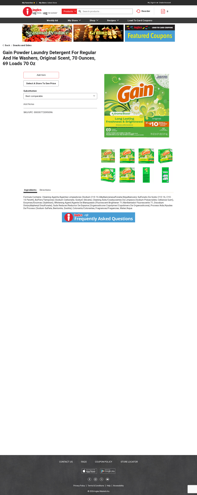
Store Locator (129, 461)
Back (7, 45)
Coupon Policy (103, 461)
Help (109, 486)
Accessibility (118, 486)
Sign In (153, 3)
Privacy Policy (79, 486)
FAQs (84, 461)
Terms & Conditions (96, 486)
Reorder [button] (146, 11)
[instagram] (95, 480)
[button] (108, 156)
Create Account (165, 3)
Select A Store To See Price (41, 83)
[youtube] (107, 480)
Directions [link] (45, 190)
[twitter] (101, 480)
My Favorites (27, 3)
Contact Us (66, 461)
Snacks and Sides (22, 45)
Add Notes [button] (28, 104)
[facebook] (89, 480)
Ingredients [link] (30, 190)
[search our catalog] (80, 11)
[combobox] (69, 11)
